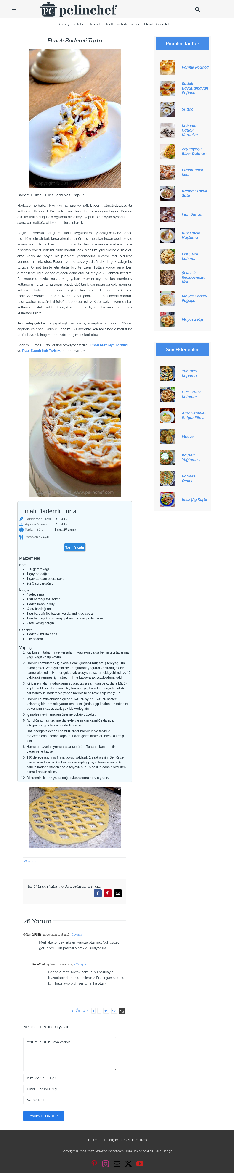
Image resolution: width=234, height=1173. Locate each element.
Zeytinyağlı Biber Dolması (194, 151)
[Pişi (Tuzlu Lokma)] (167, 251)
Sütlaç (187, 109)
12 (114, 1010)
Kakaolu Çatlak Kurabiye (190, 130)
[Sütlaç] (167, 104)
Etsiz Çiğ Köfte (194, 499)
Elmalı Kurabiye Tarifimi (108, 345)
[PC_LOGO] (78, 4)
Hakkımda (94, 1140)
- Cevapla (75, 934)
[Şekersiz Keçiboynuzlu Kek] (167, 272)
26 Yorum (30, 861)
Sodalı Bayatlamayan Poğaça (195, 88)
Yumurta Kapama (189, 373)
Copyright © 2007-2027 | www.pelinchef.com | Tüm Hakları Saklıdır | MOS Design (117, 1151)
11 (106, 1010)
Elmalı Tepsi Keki (192, 172)
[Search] (197, 9)
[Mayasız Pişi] (167, 314)
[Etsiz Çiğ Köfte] (167, 494)
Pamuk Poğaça (195, 67)
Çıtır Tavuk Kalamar (191, 394)
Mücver (188, 436)
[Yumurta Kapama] (167, 368)
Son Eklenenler (182, 349)
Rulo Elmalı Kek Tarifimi (41, 351)
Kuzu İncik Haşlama (191, 235)
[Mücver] (167, 431)
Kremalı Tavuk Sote (194, 193)
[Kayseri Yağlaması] (167, 452)
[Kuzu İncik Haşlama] (167, 230)
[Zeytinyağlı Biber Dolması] (167, 146)
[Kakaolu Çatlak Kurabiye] (167, 125)
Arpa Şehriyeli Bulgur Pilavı (194, 415)
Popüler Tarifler (182, 43)
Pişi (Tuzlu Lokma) (190, 256)
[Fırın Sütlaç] (167, 209)
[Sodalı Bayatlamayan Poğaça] (167, 83)
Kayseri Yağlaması (191, 457)
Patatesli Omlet (189, 478)
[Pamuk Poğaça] (167, 62)
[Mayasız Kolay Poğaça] (167, 293)
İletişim (113, 1140)
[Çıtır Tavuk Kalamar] (167, 389)
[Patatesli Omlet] (167, 473)
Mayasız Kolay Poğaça (194, 298)
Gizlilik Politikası (136, 1140)
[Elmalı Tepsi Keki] (167, 167)
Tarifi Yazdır (74, 547)
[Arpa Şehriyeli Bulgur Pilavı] (167, 410)
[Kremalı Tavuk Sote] (167, 188)
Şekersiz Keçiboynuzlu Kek (194, 277)
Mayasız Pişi (192, 319)
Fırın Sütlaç (192, 214)
